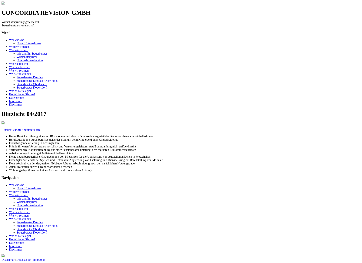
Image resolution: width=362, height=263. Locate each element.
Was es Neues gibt (20, 91)
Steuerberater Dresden (30, 77)
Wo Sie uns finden (20, 74)
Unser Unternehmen (29, 43)
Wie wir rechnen (19, 70)
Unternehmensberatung (30, 60)
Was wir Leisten (18, 50)
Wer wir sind (16, 40)
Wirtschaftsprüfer (27, 57)
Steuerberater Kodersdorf (32, 87)
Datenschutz (16, 97)
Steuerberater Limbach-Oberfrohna (37, 80)
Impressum (15, 101)
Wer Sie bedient (18, 63)
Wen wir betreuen (19, 67)
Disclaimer (15, 104)
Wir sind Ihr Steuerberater (32, 53)
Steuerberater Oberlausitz (32, 84)
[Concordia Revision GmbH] (3, 3)
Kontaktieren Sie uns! (22, 94)
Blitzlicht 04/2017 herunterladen (21, 129)
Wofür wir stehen (19, 46)
